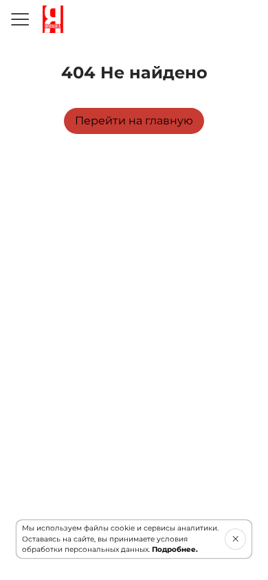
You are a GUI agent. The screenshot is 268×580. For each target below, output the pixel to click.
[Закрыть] (235, 538)
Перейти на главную (134, 120)
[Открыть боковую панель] (19, 19)
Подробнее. (175, 549)
